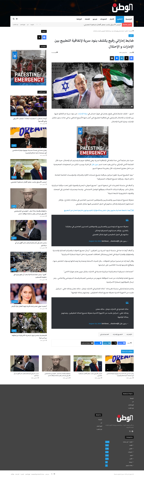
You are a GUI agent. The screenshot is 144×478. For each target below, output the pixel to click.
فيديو (95, 19)
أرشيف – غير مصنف (127, 442)
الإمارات (129, 334)
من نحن (47, 474)
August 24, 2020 (95, 241)
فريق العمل (22, 24)
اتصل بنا (22, 474)
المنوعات (103, 19)
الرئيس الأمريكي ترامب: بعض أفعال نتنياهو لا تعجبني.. (102, 24)
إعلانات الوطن (129, 465)
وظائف (12, 474)
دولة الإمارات (82, 113)
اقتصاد (87, 19)
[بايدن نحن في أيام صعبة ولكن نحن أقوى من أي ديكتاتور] (24, 363)
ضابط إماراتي (104, 334)
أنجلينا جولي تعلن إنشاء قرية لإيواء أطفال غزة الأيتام (29, 306)
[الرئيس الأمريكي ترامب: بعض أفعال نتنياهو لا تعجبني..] (88, 363)
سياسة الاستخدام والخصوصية (37, 474)
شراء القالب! (15, 24)
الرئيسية (129, 19)
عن (27, 24)
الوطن (131, 52)
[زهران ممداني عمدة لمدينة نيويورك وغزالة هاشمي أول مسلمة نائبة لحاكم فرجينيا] (119, 363)
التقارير (120, 19)
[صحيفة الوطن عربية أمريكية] (122, 8)
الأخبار (112, 19)
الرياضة (79, 19)
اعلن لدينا (17, 474)
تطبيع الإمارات (117, 334)
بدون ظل (95, 164)
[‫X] (130, 431)
